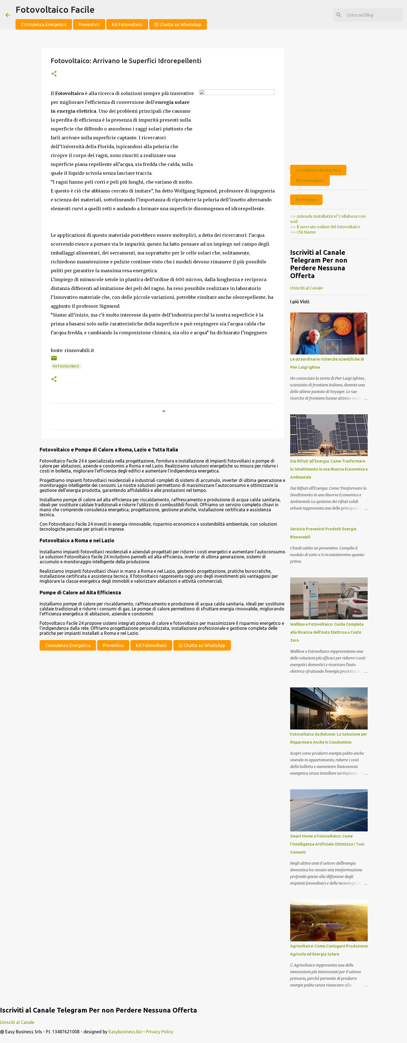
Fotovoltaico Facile (55, 9)
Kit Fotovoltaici (127, 24)
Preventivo (89, 24)
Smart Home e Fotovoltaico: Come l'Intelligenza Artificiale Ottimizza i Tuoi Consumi (327, 844)
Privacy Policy (159, 1031)
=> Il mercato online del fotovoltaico (325, 226)
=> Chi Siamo (303, 232)
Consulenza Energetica (43, 24)
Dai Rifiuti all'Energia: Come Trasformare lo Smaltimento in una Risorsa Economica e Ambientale (329, 469)
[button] (54, 74)
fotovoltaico (66, 366)
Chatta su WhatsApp (180, 24)
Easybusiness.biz (125, 1031)
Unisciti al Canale (306, 288)
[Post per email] (54, 360)
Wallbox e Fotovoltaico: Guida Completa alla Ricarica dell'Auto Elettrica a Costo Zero (327, 632)
